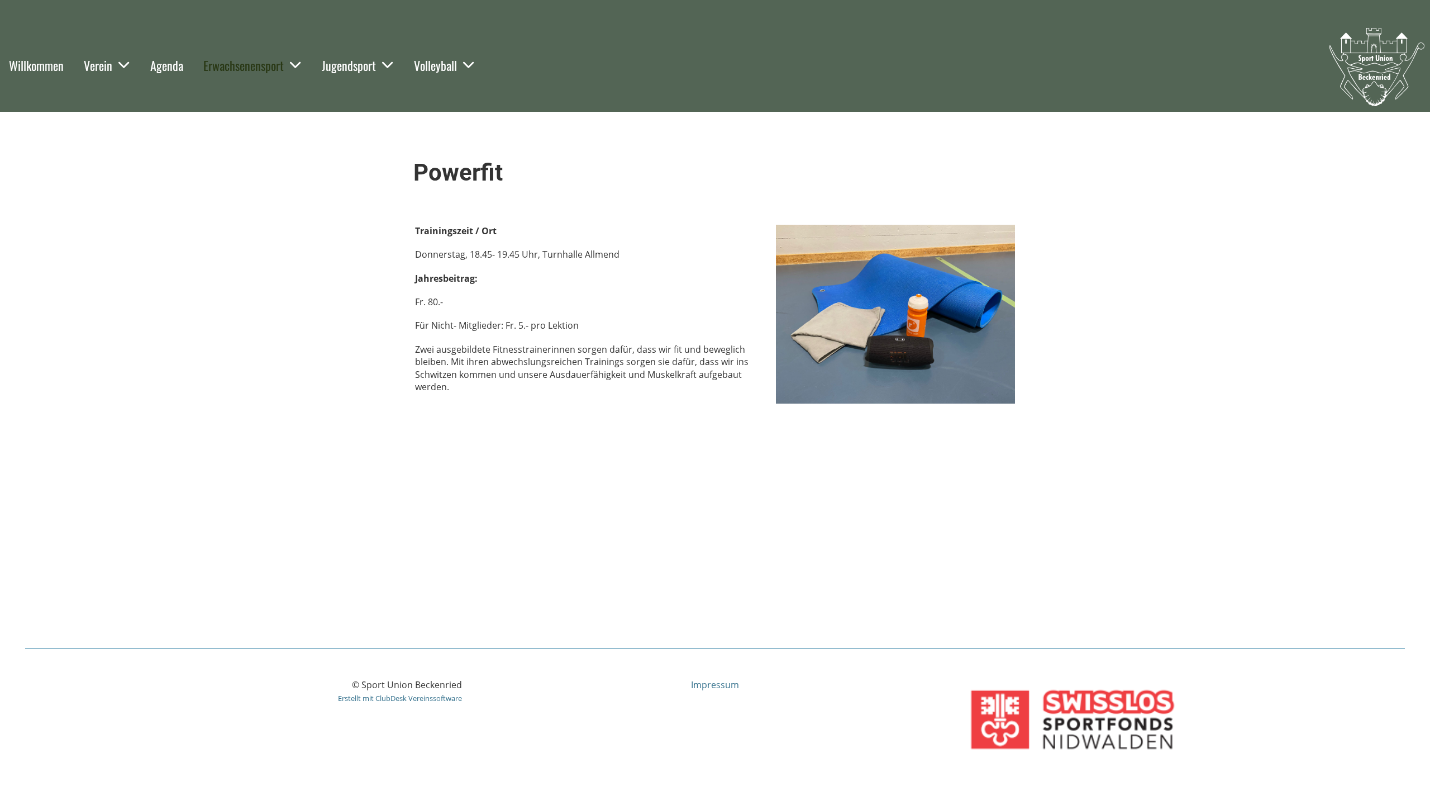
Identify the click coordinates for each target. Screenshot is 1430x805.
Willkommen (36, 65)
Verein (98, 65)
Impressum (715, 685)
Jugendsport (349, 65)
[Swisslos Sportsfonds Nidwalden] (1072, 760)
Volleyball (435, 65)
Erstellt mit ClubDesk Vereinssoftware (400, 698)
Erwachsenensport (243, 65)
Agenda (166, 65)
